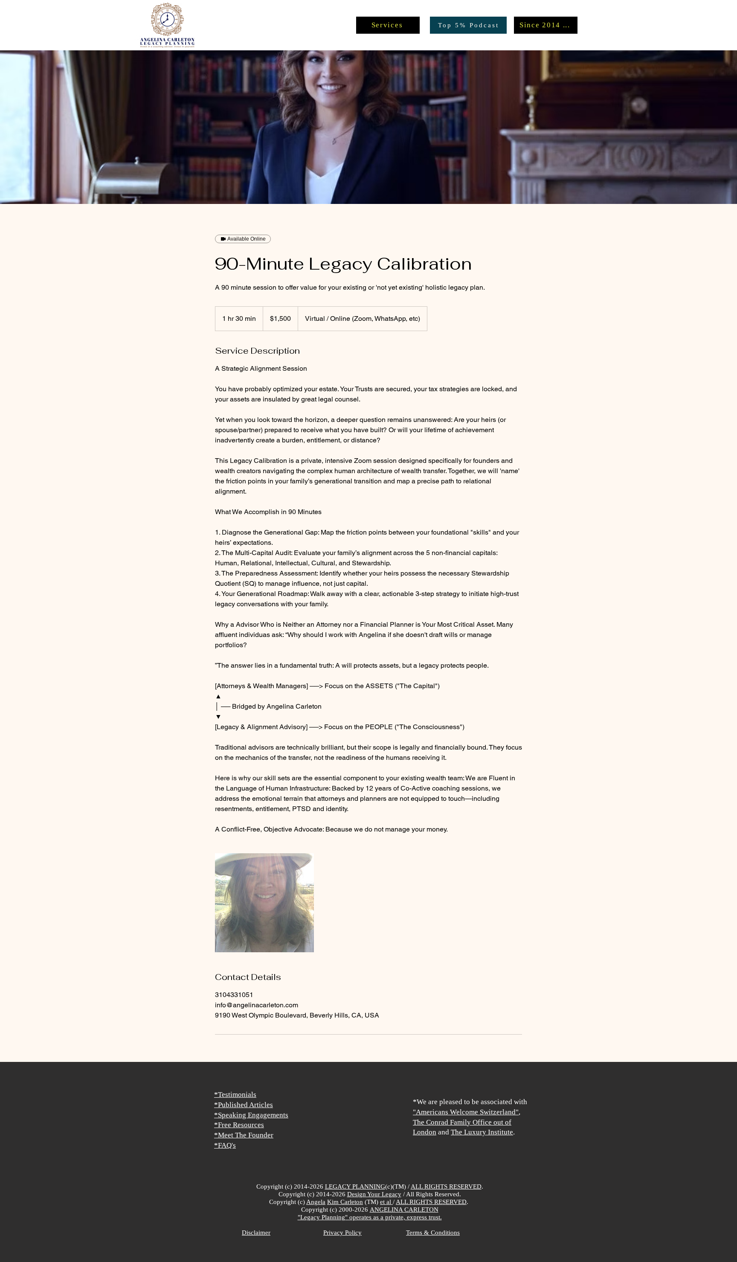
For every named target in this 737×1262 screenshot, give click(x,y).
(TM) (371, 1201)
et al (386, 1201)
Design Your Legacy (374, 1194)
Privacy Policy (342, 1232)
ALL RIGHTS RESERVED (446, 1186)
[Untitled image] (264, 902)
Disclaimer (256, 1232)
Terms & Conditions (433, 1232)
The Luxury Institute (482, 1132)
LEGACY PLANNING (355, 1186)
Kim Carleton (345, 1201)
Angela (315, 1201)
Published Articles (245, 1105)
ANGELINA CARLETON (404, 1209)
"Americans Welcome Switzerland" (466, 1112)
